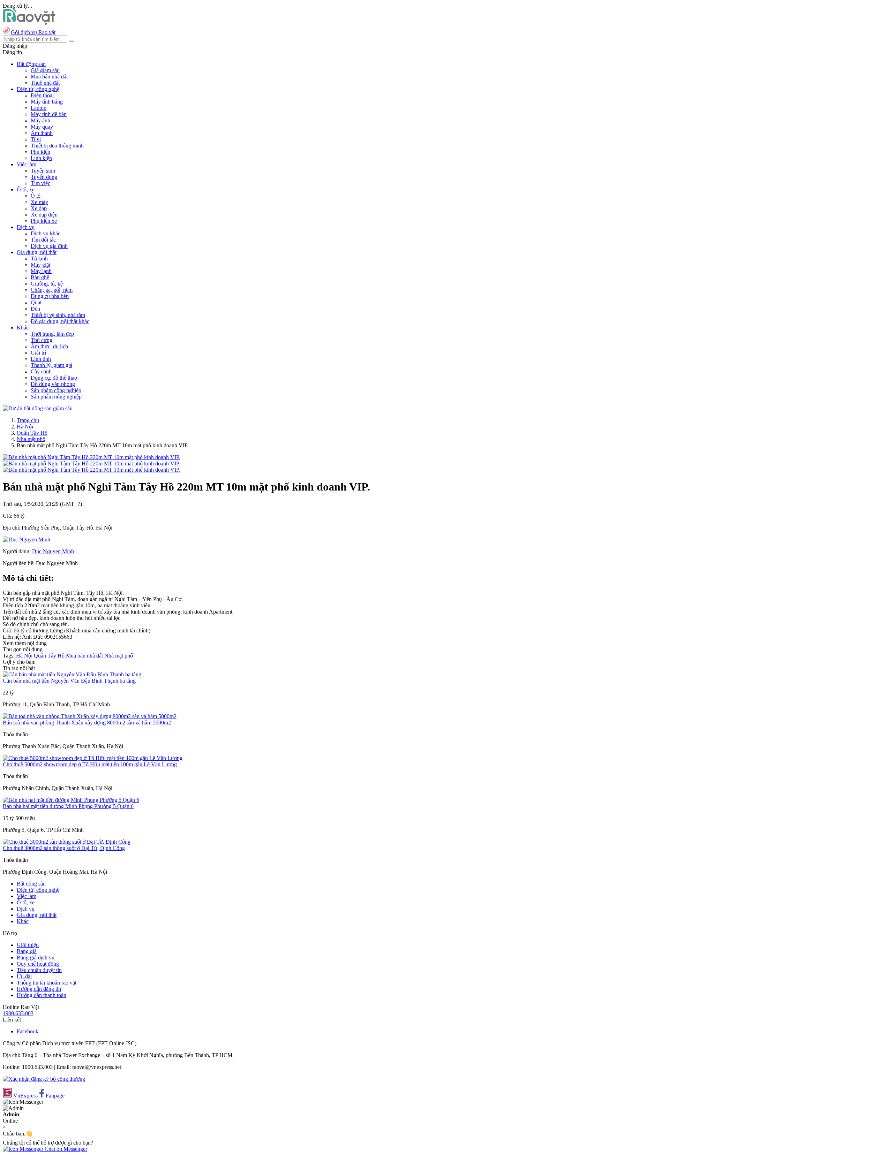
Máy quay (42, 127)
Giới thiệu (28, 945)
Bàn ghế (40, 277)
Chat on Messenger (65, 1149)
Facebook (27, 1031)
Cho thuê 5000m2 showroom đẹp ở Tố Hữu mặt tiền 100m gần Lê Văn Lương (90, 764)
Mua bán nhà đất (49, 76)
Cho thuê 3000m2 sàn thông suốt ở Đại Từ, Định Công (64, 848)
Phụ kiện (40, 152)
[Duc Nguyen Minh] (26, 539)
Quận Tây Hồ (32, 433)
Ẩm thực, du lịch (49, 346)
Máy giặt (40, 265)
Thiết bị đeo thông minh (57, 146)
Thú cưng (41, 340)
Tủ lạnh (39, 258)
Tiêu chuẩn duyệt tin (39, 970)
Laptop (38, 108)
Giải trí (38, 353)
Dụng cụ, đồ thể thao (54, 378)
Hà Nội (25, 427)
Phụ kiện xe (44, 221)
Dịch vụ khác (45, 233)
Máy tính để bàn (49, 114)
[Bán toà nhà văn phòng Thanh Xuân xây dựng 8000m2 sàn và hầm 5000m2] (90, 716)
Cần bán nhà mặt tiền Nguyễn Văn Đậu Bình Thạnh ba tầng (69, 681)
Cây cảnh (41, 371)
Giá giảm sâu (45, 70)
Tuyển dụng (44, 177)
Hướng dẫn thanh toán (41, 995)
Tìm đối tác (43, 240)
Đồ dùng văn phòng (53, 384)
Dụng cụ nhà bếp (50, 296)
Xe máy (39, 202)
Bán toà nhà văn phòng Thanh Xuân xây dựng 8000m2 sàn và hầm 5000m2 (87, 722)
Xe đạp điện (44, 215)
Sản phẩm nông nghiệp (56, 397)
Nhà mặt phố (31, 439)
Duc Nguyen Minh (53, 551)
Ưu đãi (24, 976)
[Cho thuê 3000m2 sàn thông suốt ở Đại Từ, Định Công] (66, 842)
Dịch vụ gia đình (49, 246)
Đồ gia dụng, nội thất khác (60, 321)
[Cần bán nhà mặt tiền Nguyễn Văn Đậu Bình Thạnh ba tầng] (72, 674)
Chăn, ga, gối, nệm (52, 290)
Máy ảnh (40, 120)
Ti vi (36, 139)
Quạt (36, 302)
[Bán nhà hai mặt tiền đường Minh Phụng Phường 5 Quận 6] (71, 800)
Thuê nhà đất (45, 83)
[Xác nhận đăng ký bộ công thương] (44, 1079)
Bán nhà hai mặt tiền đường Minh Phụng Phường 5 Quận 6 (68, 806)
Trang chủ (28, 420)
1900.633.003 (18, 1013)
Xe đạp (39, 208)
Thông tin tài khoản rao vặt (46, 983)
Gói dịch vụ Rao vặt (33, 32)
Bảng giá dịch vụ (35, 957)
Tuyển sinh (43, 171)
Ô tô (35, 196)
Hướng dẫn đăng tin (39, 989)
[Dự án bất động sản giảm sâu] (38, 408)
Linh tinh (41, 359)
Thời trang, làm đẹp (52, 334)
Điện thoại (42, 95)
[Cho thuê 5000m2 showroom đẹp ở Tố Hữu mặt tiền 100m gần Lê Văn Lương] (92, 758)
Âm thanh (42, 133)
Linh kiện (41, 158)
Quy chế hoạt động (38, 964)
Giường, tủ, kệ (47, 284)
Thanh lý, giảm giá (51, 365)
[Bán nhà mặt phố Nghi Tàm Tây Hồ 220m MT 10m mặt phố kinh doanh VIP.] (91, 457)
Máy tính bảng (47, 102)
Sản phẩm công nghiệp (56, 390)
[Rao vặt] (29, 23)
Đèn (35, 309)
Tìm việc (40, 183)
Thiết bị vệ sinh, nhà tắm (58, 315)
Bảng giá (27, 951)
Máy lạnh (41, 271)
